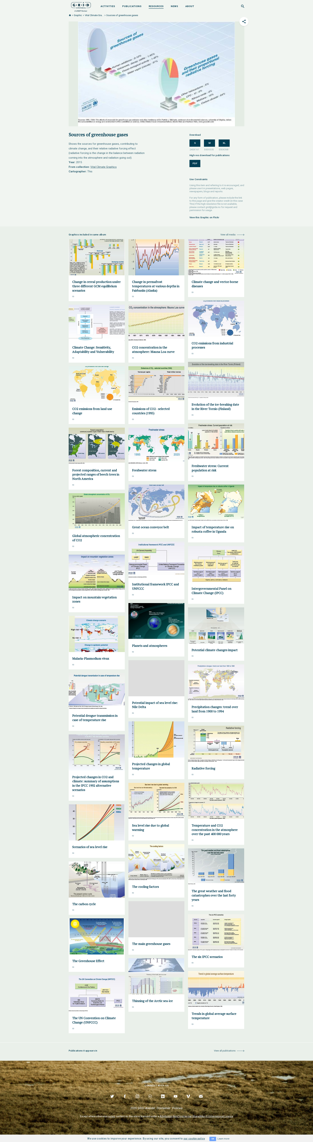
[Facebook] (124, 1100)
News (174, 6)
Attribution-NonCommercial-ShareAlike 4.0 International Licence (196, 1116)
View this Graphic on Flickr (204, 217)
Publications (131, 6)
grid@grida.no (213, 207)
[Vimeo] (188, 1100)
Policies (177, 1108)
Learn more (223, 1138)
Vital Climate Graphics (103, 167)
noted (111, 1116)
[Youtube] (175, 1100)
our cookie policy (194, 1138)
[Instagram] (137, 1100)
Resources (156, 6)
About (189, 6)
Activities (108, 6)
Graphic (78, 15)
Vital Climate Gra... (94, 15)
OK (212, 1139)
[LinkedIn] (162, 1100)
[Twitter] (112, 1100)
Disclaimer (163, 1108)
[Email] (201, 1100)
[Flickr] (150, 1100)
